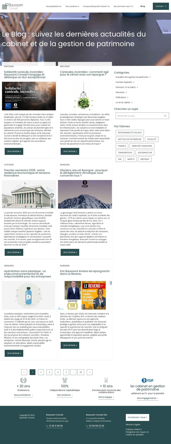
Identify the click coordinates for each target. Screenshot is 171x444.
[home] (12, 6)
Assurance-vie (145, 153)
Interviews (120, 92)
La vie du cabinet (123, 102)
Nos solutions (71, 6)
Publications (121, 97)
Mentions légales (133, 424)
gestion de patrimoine (129, 139)
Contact (160, 6)
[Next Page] (90, 372)
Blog (143, 6)
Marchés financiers (142, 146)
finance (122, 146)
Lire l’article (13, 151)
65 (81, 372)
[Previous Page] (24, 372)
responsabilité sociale (130, 133)
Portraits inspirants (124, 82)
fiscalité (151, 139)
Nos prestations (53, 6)
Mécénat (144, 159)
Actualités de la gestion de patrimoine (132, 77)
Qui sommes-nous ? (122, 6)
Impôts (131, 159)
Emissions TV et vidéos (126, 87)
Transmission (125, 153)
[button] (54, 6)
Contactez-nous (136, 417)
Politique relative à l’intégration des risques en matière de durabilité (137, 432)
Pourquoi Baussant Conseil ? (95, 6)
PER (119, 159)
